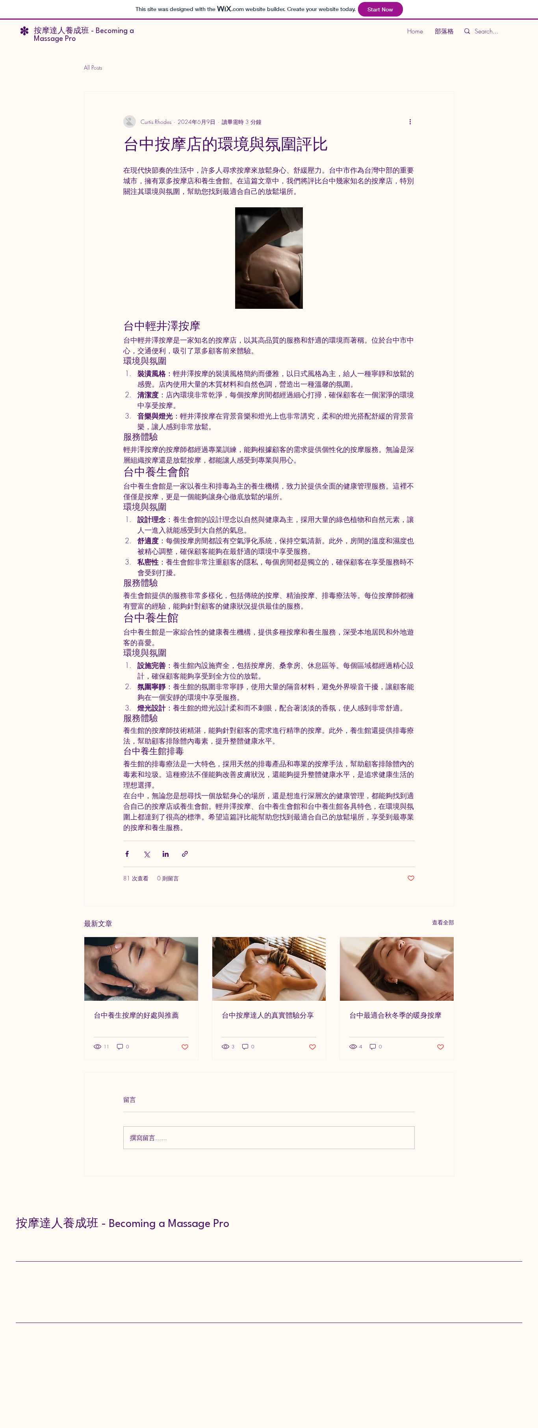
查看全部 (443, 922)
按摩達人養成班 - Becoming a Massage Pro (122, 1224)
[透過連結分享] (185, 854)
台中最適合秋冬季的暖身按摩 (395, 1016)
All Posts (93, 67)
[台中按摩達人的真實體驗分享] (269, 969)
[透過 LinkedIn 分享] (165, 854)
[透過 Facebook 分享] (127, 854)
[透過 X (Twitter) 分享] (146, 854)
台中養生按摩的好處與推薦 (136, 1016)
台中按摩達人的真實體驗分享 (268, 1016)
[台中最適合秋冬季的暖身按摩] (397, 969)
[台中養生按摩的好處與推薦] (141, 969)
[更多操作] (410, 121)
